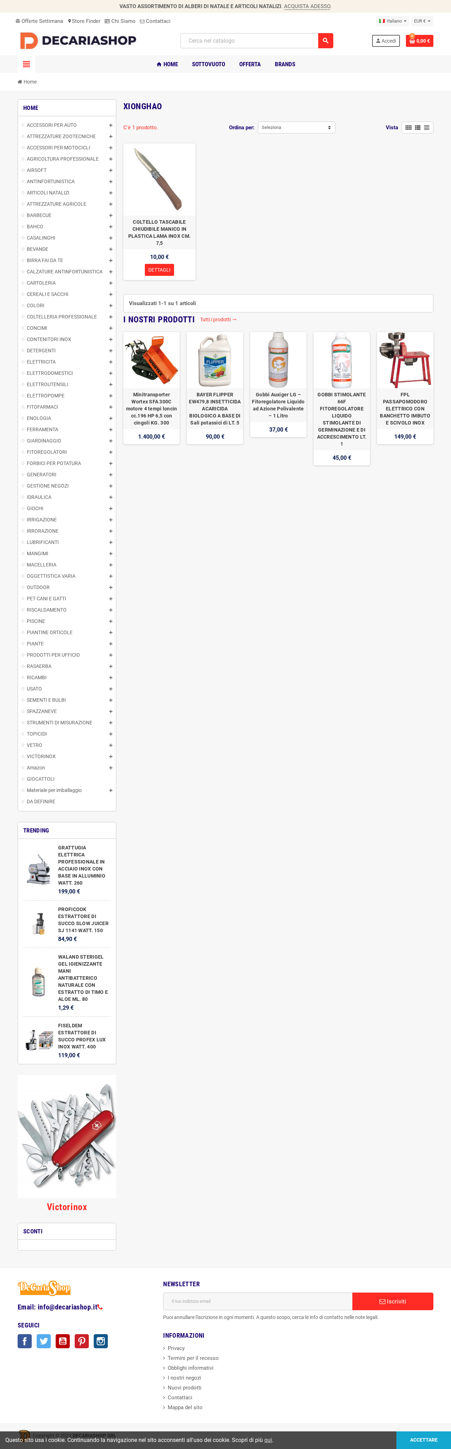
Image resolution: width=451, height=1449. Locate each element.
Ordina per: (241, 127)
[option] (151, 398)
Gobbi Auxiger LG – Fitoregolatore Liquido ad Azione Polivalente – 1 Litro (278, 405)
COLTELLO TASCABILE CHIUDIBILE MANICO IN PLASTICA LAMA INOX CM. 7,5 (159, 232)
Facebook (25, 1341)
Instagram (101, 1341)
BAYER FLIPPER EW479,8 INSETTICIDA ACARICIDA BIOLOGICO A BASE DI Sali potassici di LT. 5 (215, 409)
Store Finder (83, 21)
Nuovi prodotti (185, 1388)
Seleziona (271, 127)
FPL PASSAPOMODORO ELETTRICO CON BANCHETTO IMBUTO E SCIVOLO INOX (405, 409)
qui (268, 1440)
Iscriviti (395, 1301)
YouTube (63, 1341)
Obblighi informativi (191, 1368)
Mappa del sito (185, 1407)
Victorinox (67, 1207)
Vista (392, 127)
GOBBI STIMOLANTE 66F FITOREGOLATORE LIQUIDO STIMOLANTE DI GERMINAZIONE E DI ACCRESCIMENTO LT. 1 (342, 419)
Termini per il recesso (193, 1358)
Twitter (44, 1341)
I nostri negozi (184, 1378)
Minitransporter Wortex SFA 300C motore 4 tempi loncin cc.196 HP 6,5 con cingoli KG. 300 (151, 409)
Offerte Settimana (39, 21)
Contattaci (157, 21)
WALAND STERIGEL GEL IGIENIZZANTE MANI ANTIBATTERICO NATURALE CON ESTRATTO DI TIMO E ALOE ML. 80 (83, 978)
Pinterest (82, 1341)
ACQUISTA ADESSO (307, 6)
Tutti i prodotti (218, 319)
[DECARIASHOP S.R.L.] (80, 40)
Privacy (176, 1348)
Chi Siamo (123, 21)
